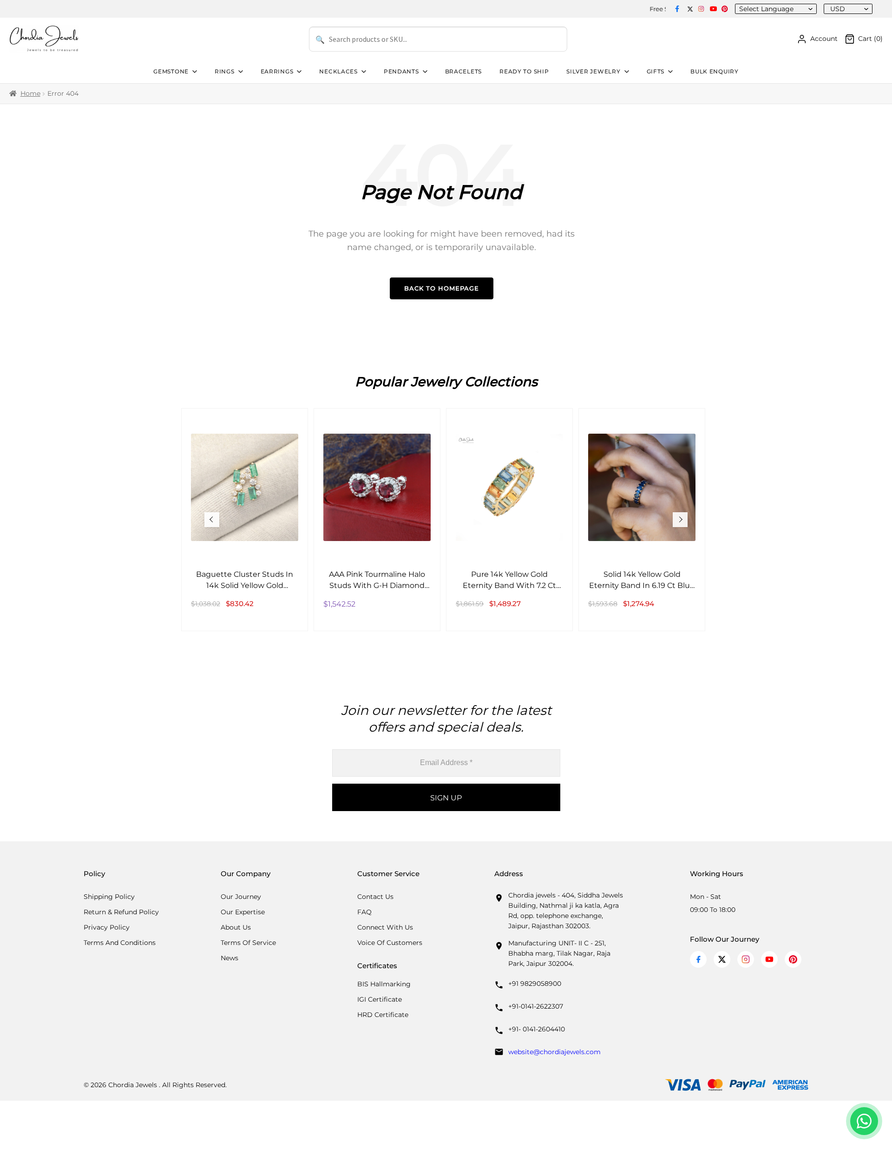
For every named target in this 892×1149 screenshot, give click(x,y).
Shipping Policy (109, 896)
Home (30, 93)
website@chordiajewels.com (554, 1052)
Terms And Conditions (120, 942)
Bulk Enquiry (714, 71)
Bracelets (463, 71)
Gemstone (171, 71)
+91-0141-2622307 (535, 1006)
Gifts (656, 71)
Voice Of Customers (389, 942)
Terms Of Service (248, 942)
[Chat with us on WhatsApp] (864, 1121)
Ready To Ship (524, 71)
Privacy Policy (107, 927)
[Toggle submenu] (193, 71)
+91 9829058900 (534, 983)
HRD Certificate (382, 1014)
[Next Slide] (680, 519)
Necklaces (338, 71)
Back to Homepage (441, 288)
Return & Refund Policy (121, 912)
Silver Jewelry (593, 71)
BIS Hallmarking (384, 984)
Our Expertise (243, 912)
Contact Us (375, 896)
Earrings (277, 71)
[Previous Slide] (211, 519)
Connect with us (385, 927)
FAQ (364, 912)
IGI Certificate (379, 999)
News (229, 958)
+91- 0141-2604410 (536, 1029)
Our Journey (241, 896)
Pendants (401, 71)
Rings (225, 71)
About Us (236, 927)
